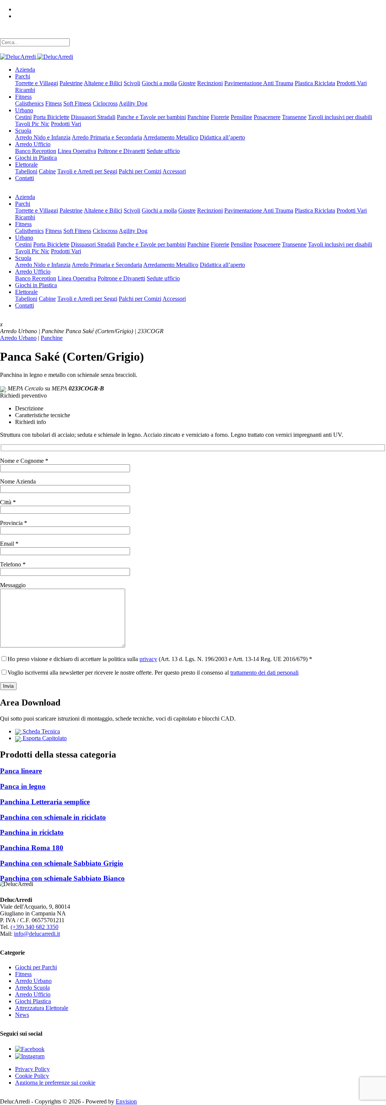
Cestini (23, 117)
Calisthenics (29, 103)
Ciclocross (105, 103)
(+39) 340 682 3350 (34, 927)
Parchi (22, 76)
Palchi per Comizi (140, 171)
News (22, 1015)
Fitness (23, 96)
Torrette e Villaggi (36, 83)
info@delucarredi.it (37, 934)
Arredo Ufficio (33, 144)
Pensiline (241, 117)
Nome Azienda (18, 481)
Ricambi (25, 90)
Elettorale (26, 164)
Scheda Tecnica (40, 731)
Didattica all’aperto (222, 137)
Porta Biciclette (51, 117)
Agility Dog (133, 103)
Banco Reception (35, 151)
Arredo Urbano (18, 338)
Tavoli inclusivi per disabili (340, 117)
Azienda (25, 69)
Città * (8, 502)
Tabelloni (26, 171)
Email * (9, 543)
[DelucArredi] (36, 56)
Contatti (24, 178)
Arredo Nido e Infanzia (42, 137)
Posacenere (267, 117)
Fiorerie (220, 117)
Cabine (47, 171)
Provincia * (13, 523)
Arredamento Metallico (170, 137)
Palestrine (71, 83)
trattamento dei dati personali (264, 672)
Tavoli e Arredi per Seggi (87, 171)
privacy (148, 659)
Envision (126, 1101)
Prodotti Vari (352, 83)
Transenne (294, 117)
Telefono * (13, 564)
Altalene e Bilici (103, 83)
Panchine (198, 117)
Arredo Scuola (32, 987)
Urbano (24, 110)
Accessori (174, 171)
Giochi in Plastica (36, 158)
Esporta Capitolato (44, 738)
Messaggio (13, 585)
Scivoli (132, 83)
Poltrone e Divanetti (121, 151)
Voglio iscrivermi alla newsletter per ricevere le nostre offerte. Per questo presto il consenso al (153, 672)
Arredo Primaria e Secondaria (107, 137)
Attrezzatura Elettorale (41, 1008)
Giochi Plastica (33, 1001)
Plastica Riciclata (315, 83)
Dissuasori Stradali (93, 117)
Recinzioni (210, 83)
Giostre (187, 83)
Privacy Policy (32, 1069)
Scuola (23, 130)
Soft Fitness (77, 103)
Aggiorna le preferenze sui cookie (55, 1082)
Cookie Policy (32, 1076)
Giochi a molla (159, 83)
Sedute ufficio (163, 151)
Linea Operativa (77, 151)
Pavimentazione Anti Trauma (258, 83)
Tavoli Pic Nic (32, 124)
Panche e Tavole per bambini (151, 117)
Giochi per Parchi (36, 967)
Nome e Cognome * (24, 461)
